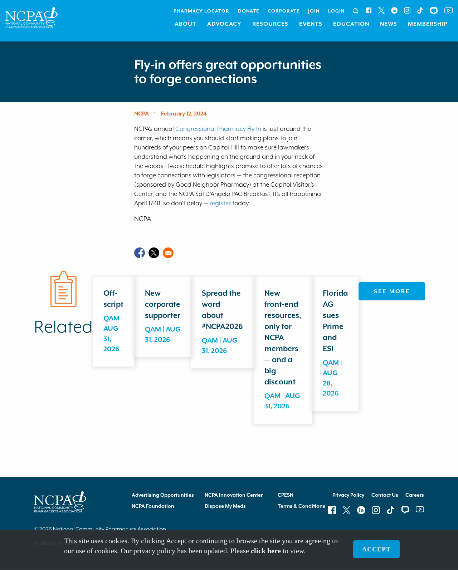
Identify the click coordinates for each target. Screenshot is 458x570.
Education (351, 24)
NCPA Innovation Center (234, 495)
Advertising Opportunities (163, 495)
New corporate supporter (162, 304)
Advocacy (224, 24)
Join (314, 11)
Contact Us (384, 495)
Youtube (448, 10)
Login (336, 11)
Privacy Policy (348, 495)
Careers (414, 495)
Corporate (283, 11)
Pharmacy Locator (201, 11)
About (185, 24)
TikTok (420, 10)
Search (355, 11)
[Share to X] (153, 252)
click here (266, 551)
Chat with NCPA (434, 11)
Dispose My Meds (225, 506)
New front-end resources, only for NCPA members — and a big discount (282, 337)
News (388, 24)
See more (392, 291)
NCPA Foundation (153, 506)
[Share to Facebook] (139, 252)
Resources (270, 24)
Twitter (381, 10)
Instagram (407, 10)
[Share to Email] (168, 252)
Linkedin (394, 10)
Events (310, 24)
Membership (427, 24)
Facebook (368, 10)
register (220, 203)
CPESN (285, 495)
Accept (376, 549)
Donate (248, 11)
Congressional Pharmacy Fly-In (218, 128)
